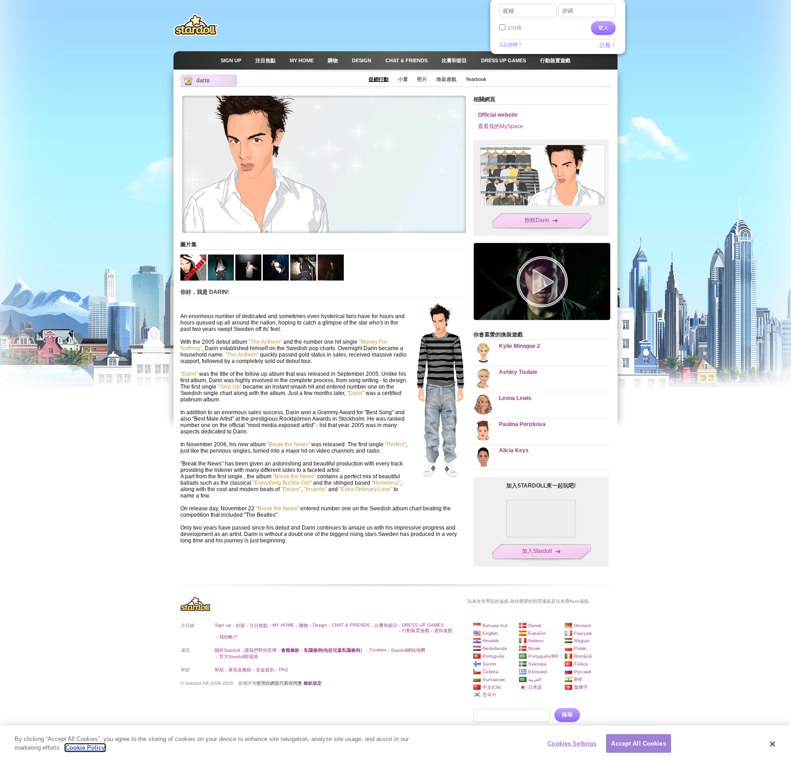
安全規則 (265, 669)
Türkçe (581, 663)
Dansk (535, 625)
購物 (303, 625)
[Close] (772, 744)
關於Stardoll (227, 650)
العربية (534, 679)
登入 (603, 28)
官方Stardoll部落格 (238, 656)
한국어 (489, 694)
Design (320, 625)
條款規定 (312, 683)
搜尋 (567, 715)
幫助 (219, 669)
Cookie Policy (85, 747)
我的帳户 (228, 636)
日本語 (535, 687)
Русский (582, 671)
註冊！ (608, 45)
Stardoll (195, 25)
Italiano (536, 640)
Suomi (489, 663)
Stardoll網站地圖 (408, 650)
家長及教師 (239, 669)
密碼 (567, 11)
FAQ (283, 669)
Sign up (223, 625)
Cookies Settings (571, 743)
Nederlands (494, 648)
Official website (498, 115)
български (493, 679)
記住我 (514, 27)
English (490, 633)
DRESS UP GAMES (423, 625)
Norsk (534, 648)
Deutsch (582, 625)
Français (583, 633)
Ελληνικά (537, 671)
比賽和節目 (385, 625)
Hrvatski (490, 640)
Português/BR (543, 656)
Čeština (490, 671)
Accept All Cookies (638, 743)
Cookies (377, 649)
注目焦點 (258, 625)
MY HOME (283, 625)
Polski (580, 648)
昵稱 (508, 11)
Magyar (582, 640)
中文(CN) (491, 687)
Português (493, 656)
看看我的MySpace (500, 126)
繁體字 (581, 687)
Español (537, 633)
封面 (240, 625)
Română (583, 656)
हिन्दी (578, 679)
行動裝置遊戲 (415, 630)
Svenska (537, 663)
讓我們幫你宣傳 (260, 650)
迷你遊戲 (443, 630)
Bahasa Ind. (495, 625)
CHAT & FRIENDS (351, 625)
